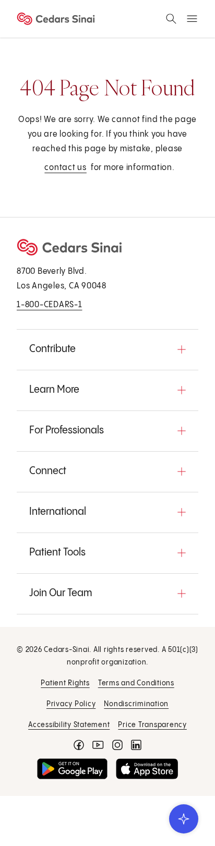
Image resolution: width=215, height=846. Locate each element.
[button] (107, 349)
